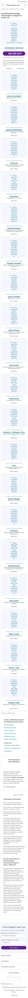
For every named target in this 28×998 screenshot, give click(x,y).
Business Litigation (9, 730)
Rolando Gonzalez (14, 263)
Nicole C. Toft (14, 668)
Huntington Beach (16, 748)
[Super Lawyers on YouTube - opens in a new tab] (16, 977)
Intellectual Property (9, 736)
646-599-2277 (15, 53)
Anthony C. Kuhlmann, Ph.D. (14, 432)
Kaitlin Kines (14, 398)
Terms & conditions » (9, 990)
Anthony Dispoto (14, 228)
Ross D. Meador (14, 499)
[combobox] (13, 935)
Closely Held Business (10, 733)
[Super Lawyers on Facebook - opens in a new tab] (8, 977)
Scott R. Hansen (14, 296)
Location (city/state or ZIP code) (9, 940)
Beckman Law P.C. (13, 49)
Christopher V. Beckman (14, 48)
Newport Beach (15, 745)
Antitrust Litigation (9, 725)
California (22, 9)
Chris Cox (14, 163)
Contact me (9, 68)
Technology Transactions (14, 9)
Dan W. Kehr (14, 365)
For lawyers (5, 961)
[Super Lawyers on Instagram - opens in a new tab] (12, 977)
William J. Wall (14, 703)
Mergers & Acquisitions (10, 739)
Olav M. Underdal (14, 96)
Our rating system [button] (9, 787)
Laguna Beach (8, 751)
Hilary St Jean (14, 634)
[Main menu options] (3, 5)
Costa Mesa (7, 745)
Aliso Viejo (6, 748)
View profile (20, 68)
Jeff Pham (14, 531)
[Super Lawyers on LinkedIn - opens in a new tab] (20, 977)
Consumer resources (8, 967)
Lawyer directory (4, 9)
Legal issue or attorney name (9, 933)
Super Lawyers (6, 955)
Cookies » (14, 992)
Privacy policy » (20, 990)
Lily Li (14, 465)
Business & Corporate (10, 727)
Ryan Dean (14, 196)
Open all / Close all (18, 795)
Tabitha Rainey (14, 566)
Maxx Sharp (14, 601)
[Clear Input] (24, 935)
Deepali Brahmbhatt (14, 130)
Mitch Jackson (14, 330)
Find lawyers (14, 948)
